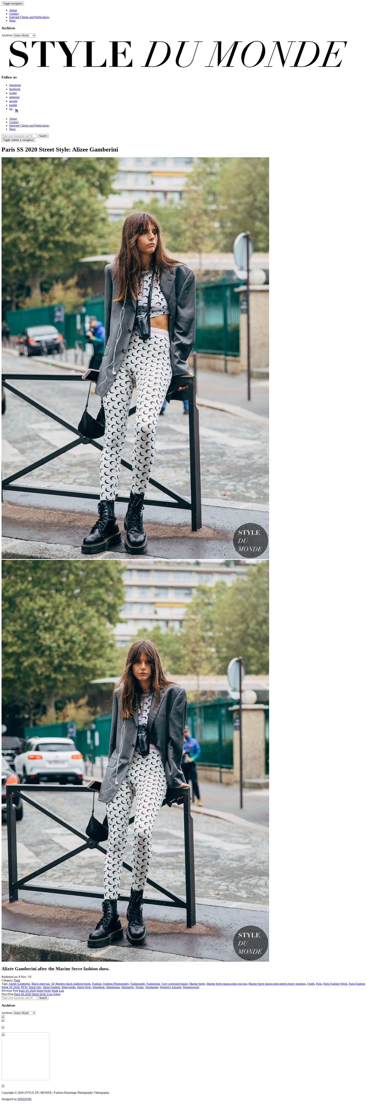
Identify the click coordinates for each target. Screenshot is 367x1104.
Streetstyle (127, 987)
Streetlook (99, 987)
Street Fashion (51, 987)
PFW (24, 987)
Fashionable (137, 983)
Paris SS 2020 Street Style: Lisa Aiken (37, 994)
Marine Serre (197, 983)
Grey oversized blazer (175, 983)
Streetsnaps (113, 987)
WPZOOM (24, 1099)
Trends (139, 987)
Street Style (84, 987)
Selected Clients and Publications (29, 17)
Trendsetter (151, 987)
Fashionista (153, 983)
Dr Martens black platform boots (71, 983)
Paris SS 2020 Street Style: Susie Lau (41, 990)
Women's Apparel (170, 987)
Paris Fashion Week (335, 983)
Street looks (69, 987)
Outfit (310, 983)
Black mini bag (41, 983)
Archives (7, 35)
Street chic (35, 987)
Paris (17, 980)
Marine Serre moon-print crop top (226, 983)
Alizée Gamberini (19, 983)
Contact (14, 13)
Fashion (97, 983)
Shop (12, 20)
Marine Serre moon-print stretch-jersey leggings (277, 983)
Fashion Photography (116, 983)
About (13, 10)
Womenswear (191, 987)
